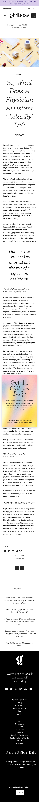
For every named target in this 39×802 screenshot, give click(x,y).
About (19, 741)
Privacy (19, 703)
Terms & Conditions (19, 700)
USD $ (19, 792)
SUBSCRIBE (16, 4)
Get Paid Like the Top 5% (19, 738)
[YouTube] (25, 690)
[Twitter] (11, 690)
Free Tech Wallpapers (19, 735)
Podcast (19, 727)
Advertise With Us (19, 708)
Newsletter (19, 724)
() (31, 8)
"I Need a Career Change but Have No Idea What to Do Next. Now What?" (19, 622)
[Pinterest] (16, 690)
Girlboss (27, 787)
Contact (19, 744)
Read (15, 25)
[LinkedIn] (30, 690)
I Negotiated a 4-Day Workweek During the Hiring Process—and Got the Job (19, 634)
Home (9, 25)
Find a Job (20, 730)
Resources (19, 732)
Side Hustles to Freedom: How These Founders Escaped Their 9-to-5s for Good (19, 600)
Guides (19, 714)
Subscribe (7, 8)
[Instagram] (21, 690)
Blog (19, 711)
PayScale (7, 509)
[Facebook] (6, 690)
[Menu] (4, 15)
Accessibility (19, 705)
